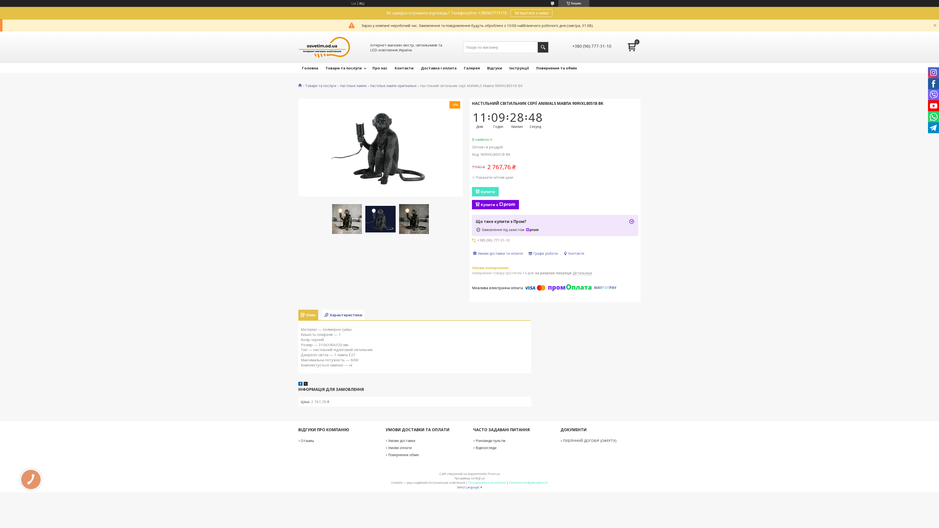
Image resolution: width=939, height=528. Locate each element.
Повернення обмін (403, 454)
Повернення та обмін (556, 68)
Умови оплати (400, 447)
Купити (488, 191)
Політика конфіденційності (528, 483)
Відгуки (494, 68)
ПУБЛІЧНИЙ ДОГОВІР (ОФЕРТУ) (589, 440)
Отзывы (307, 440)
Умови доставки (401, 440)
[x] (306, 384)
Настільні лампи (353, 86)
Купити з (489, 204)
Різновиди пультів (490, 440)
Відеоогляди (486, 447)
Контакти (404, 68)
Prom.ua (494, 474)
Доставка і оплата (439, 68)
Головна (310, 68)
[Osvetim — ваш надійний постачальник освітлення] (324, 47)
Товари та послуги (343, 68)
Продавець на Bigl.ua (469, 478)
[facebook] (300, 384)
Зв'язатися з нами (531, 13)
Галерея (472, 68)
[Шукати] (543, 47)
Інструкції (519, 68)
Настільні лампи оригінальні (393, 86)
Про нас (379, 68)
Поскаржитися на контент (487, 483)
